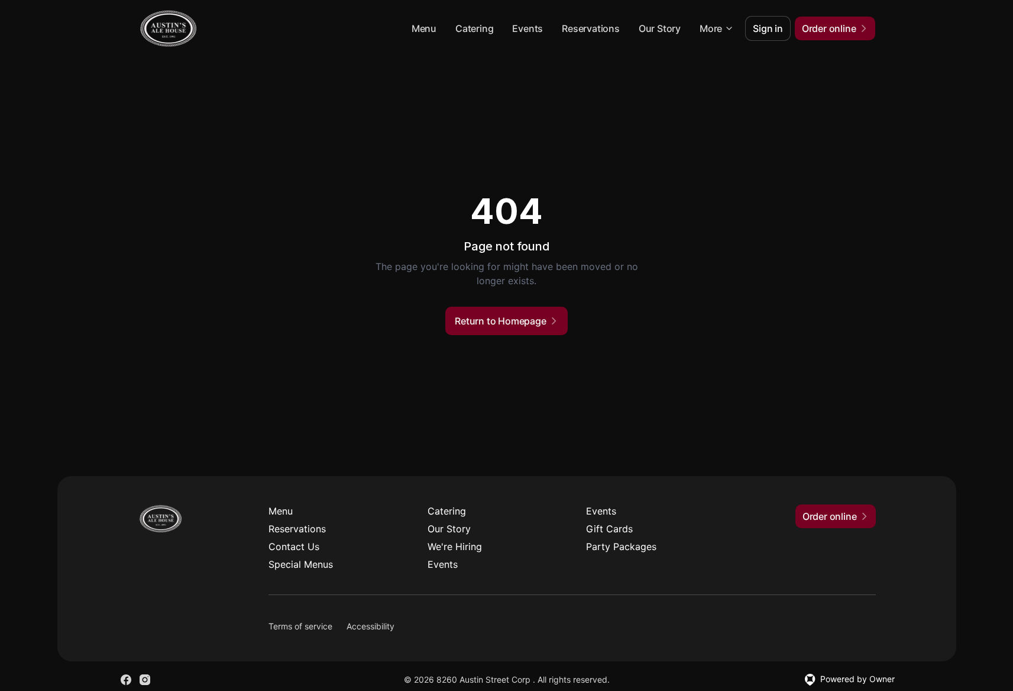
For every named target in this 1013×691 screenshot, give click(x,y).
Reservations (591, 28)
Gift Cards (609, 529)
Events (527, 28)
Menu (424, 28)
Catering (474, 28)
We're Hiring (455, 546)
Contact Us (293, 546)
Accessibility (370, 626)
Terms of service (300, 626)
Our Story (660, 28)
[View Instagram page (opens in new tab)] (145, 680)
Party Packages (621, 546)
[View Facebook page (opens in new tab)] (126, 680)
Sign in (768, 28)
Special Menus (300, 564)
